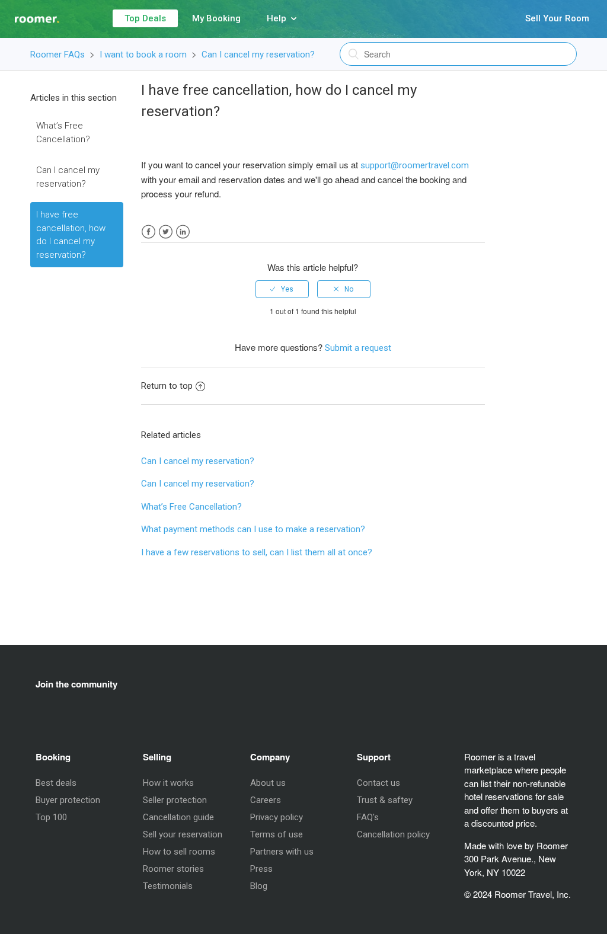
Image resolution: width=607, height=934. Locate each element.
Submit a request (358, 348)
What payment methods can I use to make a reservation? (253, 529)
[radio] (282, 289)
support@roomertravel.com (414, 165)
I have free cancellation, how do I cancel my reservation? (71, 234)
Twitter (165, 232)
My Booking (216, 18)
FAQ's (368, 817)
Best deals (56, 783)
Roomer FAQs (57, 54)
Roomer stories (173, 868)
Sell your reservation (182, 834)
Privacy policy (276, 817)
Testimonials (168, 886)
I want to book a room (143, 54)
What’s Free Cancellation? (63, 132)
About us (268, 783)
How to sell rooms (179, 851)
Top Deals (145, 18)
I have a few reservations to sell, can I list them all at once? (256, 552)
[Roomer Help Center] (29, 13)
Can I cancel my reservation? (258, 54)
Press (261, 868)
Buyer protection (68, 800)
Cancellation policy (393, 834)
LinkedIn (182, 232)
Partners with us (282, 851)
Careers (265, 800)
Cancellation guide (178, 817)
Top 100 (51, 817)
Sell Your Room (557, 18)
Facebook (148, 232)
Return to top (167, 385)
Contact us (378, 783)
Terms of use (276, 834)
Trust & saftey (385, 800)
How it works (168, 783)
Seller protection (175, 800)
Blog (258, 886)
